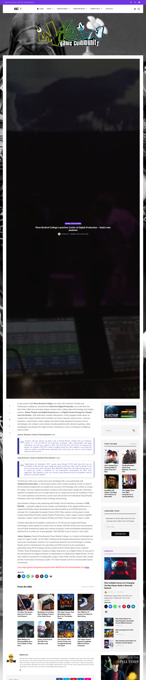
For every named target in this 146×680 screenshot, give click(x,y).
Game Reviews (62, 9)
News (49, 9)
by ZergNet (132, 444)
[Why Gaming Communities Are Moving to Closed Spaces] (108, 644)
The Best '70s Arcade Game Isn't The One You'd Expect (24, 614)
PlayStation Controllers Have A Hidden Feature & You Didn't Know (46, 614)
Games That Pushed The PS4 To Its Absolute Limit (45, 641)
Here (87, 567)
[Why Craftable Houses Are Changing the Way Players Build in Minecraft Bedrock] (120, 568)
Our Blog (109, 9)
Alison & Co (65, 234)
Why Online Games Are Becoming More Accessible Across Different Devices (125, 621)
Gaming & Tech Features (73, 223)
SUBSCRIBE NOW (120, 534)
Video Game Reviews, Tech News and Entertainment (19, 2)
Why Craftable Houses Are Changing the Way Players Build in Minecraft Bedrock (119, 585)
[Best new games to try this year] (108, 633)
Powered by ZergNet (87, 587)
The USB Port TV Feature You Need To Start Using (85, 614)
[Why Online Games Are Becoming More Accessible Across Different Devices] (108, 622)
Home (41, 9)
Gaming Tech (95, 9)
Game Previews (79, 9)
